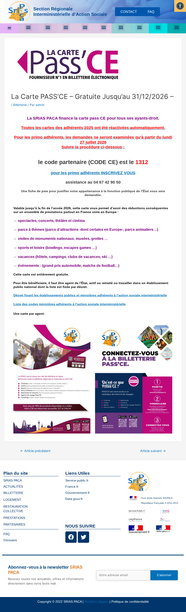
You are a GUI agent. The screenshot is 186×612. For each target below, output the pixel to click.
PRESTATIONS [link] (14, 518)
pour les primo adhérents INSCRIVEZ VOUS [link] (93, 172)
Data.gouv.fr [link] (74, 499)
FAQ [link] (6, 534)
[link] (180, 6)
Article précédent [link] (35, 451)
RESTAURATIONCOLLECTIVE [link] (15, 509)
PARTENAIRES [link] (14, 524)
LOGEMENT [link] (12, 499)
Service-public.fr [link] (76, 480)
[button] (9, 27)
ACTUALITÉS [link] (13, 486)
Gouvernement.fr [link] (77, 492)
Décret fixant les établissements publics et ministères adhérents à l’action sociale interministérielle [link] (90, 295)
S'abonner (164, 575)
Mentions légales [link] (96, 601)
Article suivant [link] (153, 451)
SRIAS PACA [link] (12, 480)
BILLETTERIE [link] (13, 493)
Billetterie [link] (20, 105)
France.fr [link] (71, 486)
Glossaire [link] (10, 540)
